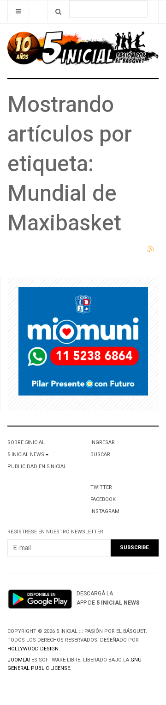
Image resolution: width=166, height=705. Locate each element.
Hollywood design (33, 649)
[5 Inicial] (83, 51)
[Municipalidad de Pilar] (83, 343)
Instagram (104, 511)
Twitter (101, 487)
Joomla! (18, 660)
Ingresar (102, 442)
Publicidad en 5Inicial (36, 466)
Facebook (103, 499)
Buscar (100, 454)
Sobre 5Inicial (26, 442)
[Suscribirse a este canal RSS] (151, 249)
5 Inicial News (25, 454)
